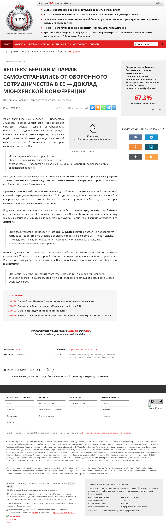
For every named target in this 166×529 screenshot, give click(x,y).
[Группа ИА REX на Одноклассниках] (135, 147)
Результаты (155, 109)
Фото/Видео (80, 44)
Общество (61, 51)
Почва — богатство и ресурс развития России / (85, 27)
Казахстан (11, 422)
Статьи (45, 44)
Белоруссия (12, 416)
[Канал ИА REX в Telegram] (151, 137)
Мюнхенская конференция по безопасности (92, 355)
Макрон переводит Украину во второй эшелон (43, 310)
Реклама (106, 416)
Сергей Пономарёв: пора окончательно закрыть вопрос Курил (82, 9)
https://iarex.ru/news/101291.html (83, 349)
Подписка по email (79, 403)
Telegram (25, 51)
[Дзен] (135, 157)
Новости (7, 44)
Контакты (106, 403)
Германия (98, 354)
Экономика (48, 51)
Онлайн (94, 44)
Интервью (33, 44)
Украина (101, 357)
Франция (110, 357)
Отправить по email (79, 108)
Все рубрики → (75, 51)
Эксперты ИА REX (46, 403)
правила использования (64, 512)
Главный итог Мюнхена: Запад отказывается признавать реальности (56, 301)
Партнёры (107, 409)
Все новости (19, 61)
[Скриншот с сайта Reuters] (94, 133)
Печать (61, 108)
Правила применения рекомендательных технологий (106, 433)
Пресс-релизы (11, 51)
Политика (36, 51)
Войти (158, 3)
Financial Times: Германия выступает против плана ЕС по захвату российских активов (64, 315)
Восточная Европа (85, 354)
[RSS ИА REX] (151, 157)
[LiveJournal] (151, 147)
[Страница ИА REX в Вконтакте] (135, 137)
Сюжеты (66, 44)
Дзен (87, 330)
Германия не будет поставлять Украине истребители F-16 (49, 306)
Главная (8, 61)
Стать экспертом (46, 416)
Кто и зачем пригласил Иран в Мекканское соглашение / (92, 14)
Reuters (72, 354)
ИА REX (19, 349)
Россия (10, 403)
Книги (55, 44)
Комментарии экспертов (50, 409)
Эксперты (19, 44)
